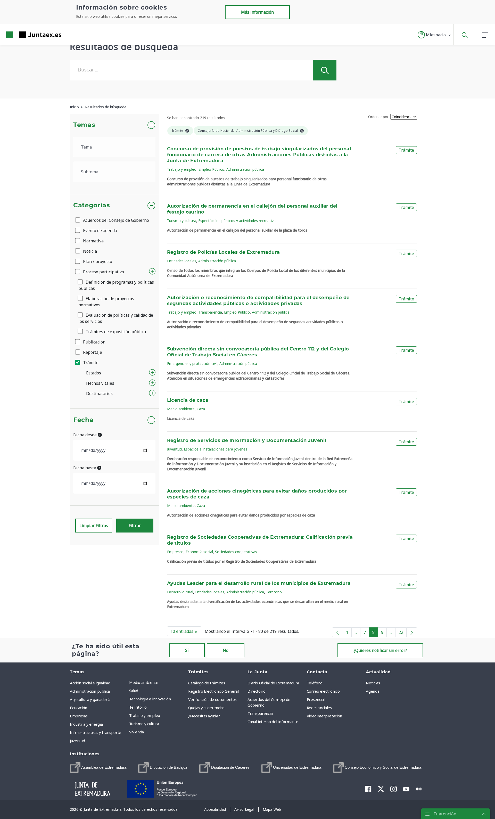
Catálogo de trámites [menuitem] (206, 682)
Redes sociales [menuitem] (319, 707)
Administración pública (245, 169)
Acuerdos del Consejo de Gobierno (115, 220)
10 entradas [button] (185, 632)
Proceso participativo (103, 272)
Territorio (274, 591)
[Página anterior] (337, 632)
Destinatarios (99, 393)
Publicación (93, 342)
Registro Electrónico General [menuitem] (213, 691)
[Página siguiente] (411, 632)
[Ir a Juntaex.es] (24, 34)
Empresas (175, 551)
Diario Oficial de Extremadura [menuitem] (273, 682)
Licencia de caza (188, 400)
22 (403, 633)
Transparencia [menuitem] (260, 713)
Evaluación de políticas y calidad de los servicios (115, 318)
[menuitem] (98, 767)
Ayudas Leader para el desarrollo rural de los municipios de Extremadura (259, 583)
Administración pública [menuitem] (90, 691)
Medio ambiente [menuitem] (143, 682)
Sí (187, 650)
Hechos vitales (100, 383)
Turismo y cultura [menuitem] (144, 723)
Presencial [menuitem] (316, 699)
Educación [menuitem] (78, 707)
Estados (93, 373)
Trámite (90, 362)
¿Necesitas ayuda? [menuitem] (204, 715)
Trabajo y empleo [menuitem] (144, 715)
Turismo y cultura (181, 220)
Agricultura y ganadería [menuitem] (90, 699)
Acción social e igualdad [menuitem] (90, 682)
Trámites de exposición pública (115, 331)
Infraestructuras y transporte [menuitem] (95, 732)
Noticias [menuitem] (373, 682)
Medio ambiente (181, 408)
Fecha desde (85, 435)
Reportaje (92, 352)
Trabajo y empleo (181, 169)
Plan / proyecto (97, 261)
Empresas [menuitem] (78, 715)
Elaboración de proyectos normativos (106, 302)
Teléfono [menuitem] (315, 682)
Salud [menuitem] (133, 690)
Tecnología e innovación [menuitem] (150, 698)
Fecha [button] (83, 420)
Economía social (199, 551)
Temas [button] (84, 125)
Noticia (89, 251)
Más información (257, 12)
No (225, 650)
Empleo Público (211, 169)
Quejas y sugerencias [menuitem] (206, 707)
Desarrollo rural (180, 591)
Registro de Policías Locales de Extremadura (223, 252)
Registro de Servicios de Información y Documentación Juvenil (246, 440)
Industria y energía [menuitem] (86, 724)
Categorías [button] (91, 205)
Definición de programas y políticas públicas (116, 285)
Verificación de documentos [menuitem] (212, 699)
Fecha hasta (85, 468)
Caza (201, 408)
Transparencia (210, 312)
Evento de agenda (99, 230)
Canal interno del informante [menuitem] (273, 721)
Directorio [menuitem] (257, 691)
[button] (434, 34)
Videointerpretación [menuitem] (324, 715)
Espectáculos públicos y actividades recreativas (237, 220)
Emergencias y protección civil (192, 363)
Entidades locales (181, 260)
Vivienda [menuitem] (136, 731)
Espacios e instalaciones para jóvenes (215, 449)
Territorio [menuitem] (138, 707)
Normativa (93, 241)
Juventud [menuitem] (77, 740)
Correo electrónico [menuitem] (323, 691)
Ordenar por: (378, 116)
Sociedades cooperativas (236, 551)
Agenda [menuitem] (372, 691)
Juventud (174, 449)
